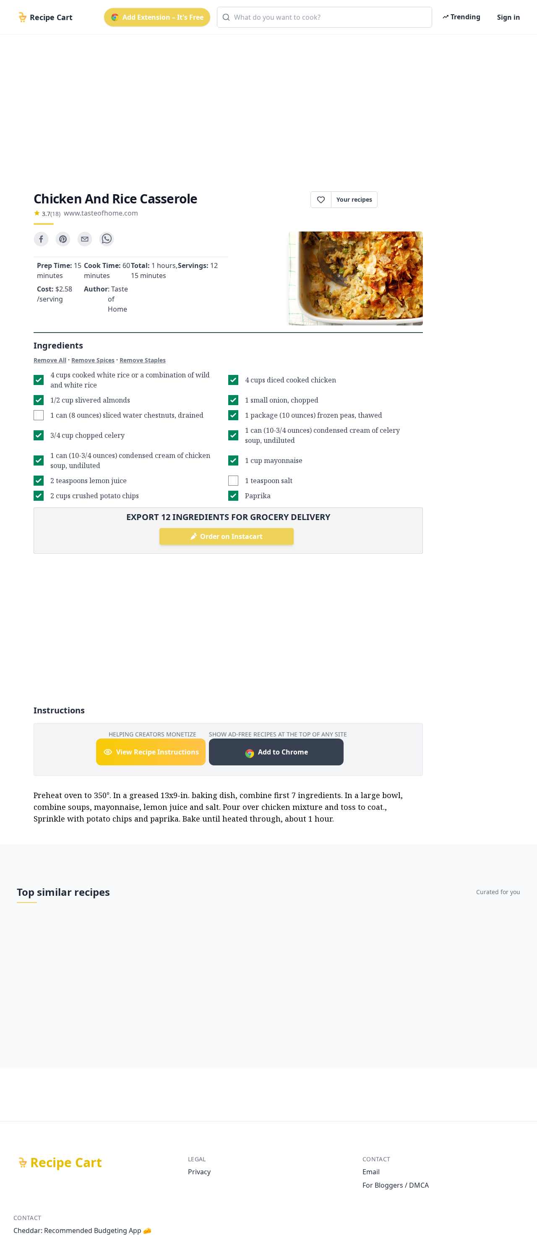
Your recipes (354, 199)
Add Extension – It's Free (163, 17)
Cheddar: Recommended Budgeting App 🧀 (82, 1230)
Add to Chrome (283, 752)
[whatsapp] (106, 239)
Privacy (199, 1171)
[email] (84, 239)
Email (371, 1171)
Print (404, 199)
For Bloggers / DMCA (395, 1185)
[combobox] (324, 17)
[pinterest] (62, 239)
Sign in (508, 17)
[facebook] (41, 239)
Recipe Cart (66, 1162)
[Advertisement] (265, 105)
